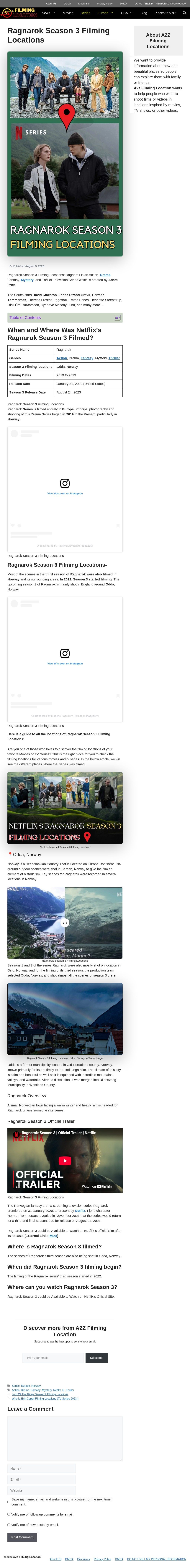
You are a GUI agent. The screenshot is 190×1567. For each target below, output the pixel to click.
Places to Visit (165, 13)
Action (15, 1390)
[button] (184, 13)
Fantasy (35, 1390)
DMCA (67, 3)
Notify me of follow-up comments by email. (42, 1514)
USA (124, 13)
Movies (68, 13)
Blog (143, 13)
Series (85, 13)
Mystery (47, 1390)
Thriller (70, 1390)
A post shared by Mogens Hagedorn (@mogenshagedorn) (65, 715)
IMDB (53, 1236)
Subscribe (96, 1357)
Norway (36, 1385)
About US (51, 3)
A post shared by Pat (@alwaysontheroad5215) (65, 545)
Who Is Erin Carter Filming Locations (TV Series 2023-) (45, 1398)
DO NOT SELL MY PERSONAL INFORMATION (160, 3)
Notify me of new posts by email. (35, 1525)
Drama (25, 1390)
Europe (103, 13)
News (46, 13)
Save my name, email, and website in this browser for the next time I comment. (62, 1501)
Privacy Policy (105, 3)
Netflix (57, 1390)
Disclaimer (84, 3)
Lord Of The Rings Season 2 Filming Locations (40, 1394)
